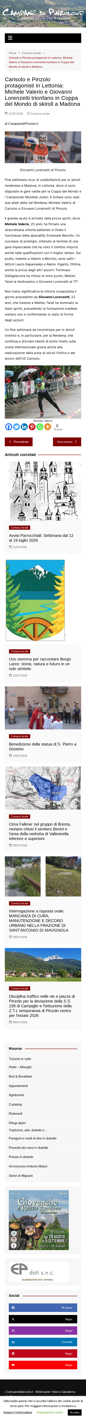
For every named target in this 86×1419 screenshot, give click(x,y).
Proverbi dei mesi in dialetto (28, 1147)
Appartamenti (18, 1086)
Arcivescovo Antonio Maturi (28, 1166)
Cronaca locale (40, 113)
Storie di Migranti (21, 1175)
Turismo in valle (20, 1059)
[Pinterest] (32, 426)
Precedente (21, 441)
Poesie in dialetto (21, 1157)
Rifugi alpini (17, 1123)
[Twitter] (16, 426)
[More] (47, 426)
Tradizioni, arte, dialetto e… (28, 1130)
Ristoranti (15, 1113)
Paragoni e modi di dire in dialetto (32, 1138)
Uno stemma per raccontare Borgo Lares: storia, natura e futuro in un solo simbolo (40, 664)
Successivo (64, 441)
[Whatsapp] (39, 426)
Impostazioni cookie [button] (50, 1412)
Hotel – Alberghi (20, 1067)
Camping (15, 1104)
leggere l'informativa (17, 1412)
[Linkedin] (24, 426)
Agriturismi (16, 1095)
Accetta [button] (74, 1412)
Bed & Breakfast (20, 1076)
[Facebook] (8, 426)
